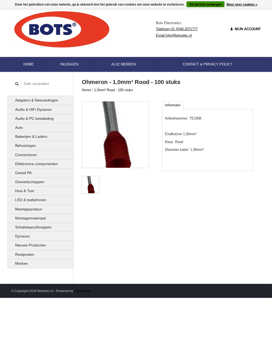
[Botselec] (83, 29)
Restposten (24, 254)
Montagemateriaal (30, 218)
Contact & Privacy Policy (207, 64)
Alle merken (123, 64)
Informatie (172, 105)
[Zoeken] (17, 84)
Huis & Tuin (24, 191)
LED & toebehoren (30, 200)
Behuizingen (25, 145)
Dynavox (22, 236)
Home (28, 64)
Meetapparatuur (28, 209)
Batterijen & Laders (31, 136)
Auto (19, 127)
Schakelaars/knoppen (33, 227)
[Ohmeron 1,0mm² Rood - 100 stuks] (115, 134)
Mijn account (247, 29)
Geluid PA (23, 173)
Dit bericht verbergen (205, 4)
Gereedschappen (29, 182)
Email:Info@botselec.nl (174, 35)
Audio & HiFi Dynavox (33, 109)
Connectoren (26, 155)
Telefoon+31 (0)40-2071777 (177, 29)
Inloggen (69, 64)
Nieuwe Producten (30, 245)
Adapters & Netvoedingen (36, 100)
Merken (21, 263)
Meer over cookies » (242, 4)
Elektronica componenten (36, 164)
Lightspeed (82, 291)
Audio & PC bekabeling (34, 118)
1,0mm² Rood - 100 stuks (113, 90)
